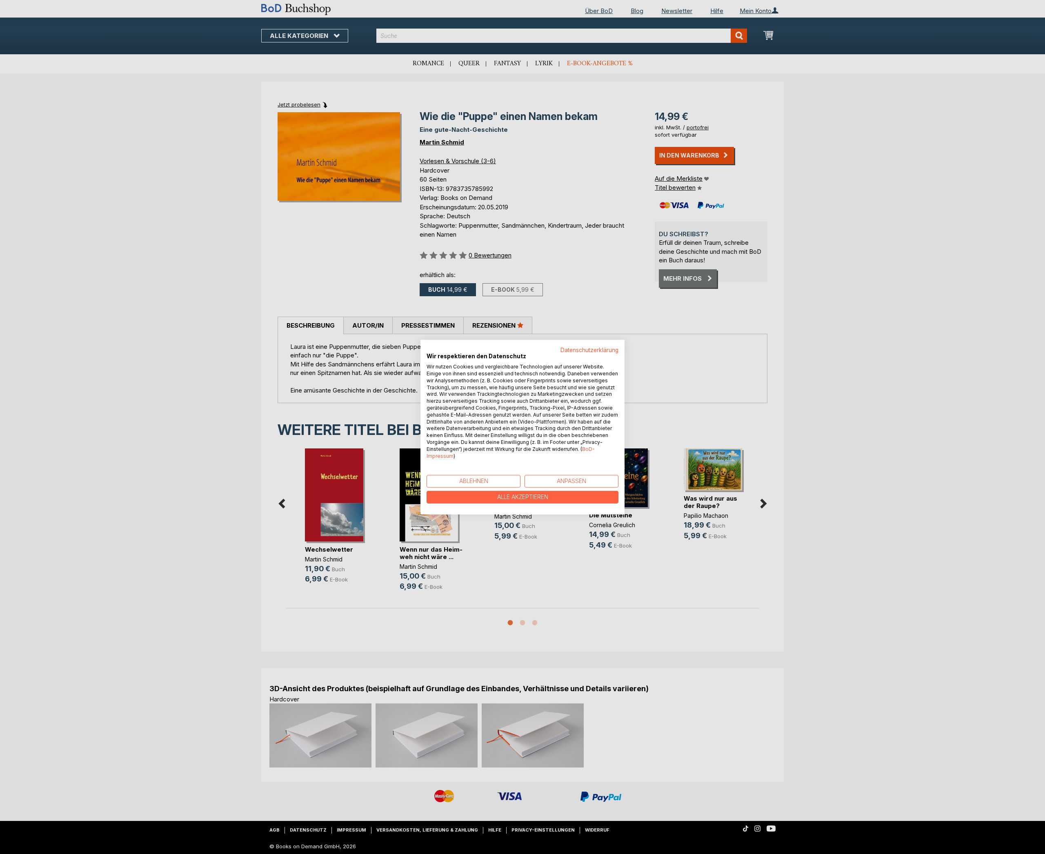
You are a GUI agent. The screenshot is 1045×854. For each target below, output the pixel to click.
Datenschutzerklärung (589, 349)
